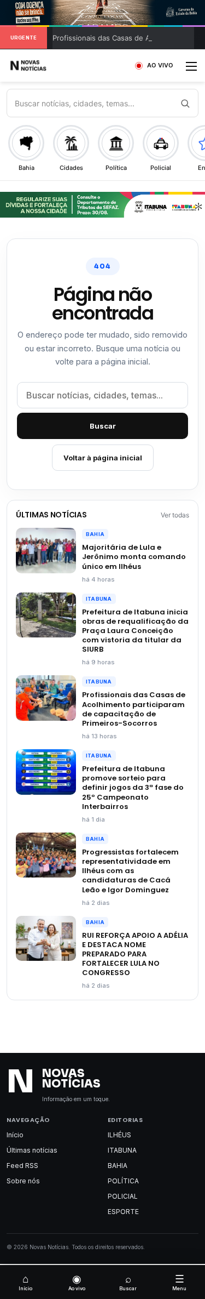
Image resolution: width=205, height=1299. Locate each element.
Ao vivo (76, 1282)
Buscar (103, 425)
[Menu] (191, 70)
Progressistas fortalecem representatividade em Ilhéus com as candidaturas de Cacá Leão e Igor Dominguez (130, 871)
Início (15, 1135)
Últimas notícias (32, 1150)
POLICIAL (123, 1196)
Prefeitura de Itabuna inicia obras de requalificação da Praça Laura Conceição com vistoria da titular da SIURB (135, 631)
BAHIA (95, 534)
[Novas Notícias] (41, 65)
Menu (179, 1282)
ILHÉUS (119, 1135)
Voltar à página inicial (102, 457)
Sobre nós (23, 1181)
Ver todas (175, 515)
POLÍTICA (123, 1181)
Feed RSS (22, 1165)
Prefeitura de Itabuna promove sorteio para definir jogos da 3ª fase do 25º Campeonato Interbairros (133, 788)
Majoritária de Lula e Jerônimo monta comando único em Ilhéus (134, 556)
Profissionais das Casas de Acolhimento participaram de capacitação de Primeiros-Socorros (133, 709)
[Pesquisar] (185, 103)
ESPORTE (123, 1211)
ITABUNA (99, 599)
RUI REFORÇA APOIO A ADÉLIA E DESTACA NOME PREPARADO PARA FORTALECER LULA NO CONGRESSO (135, 954)
